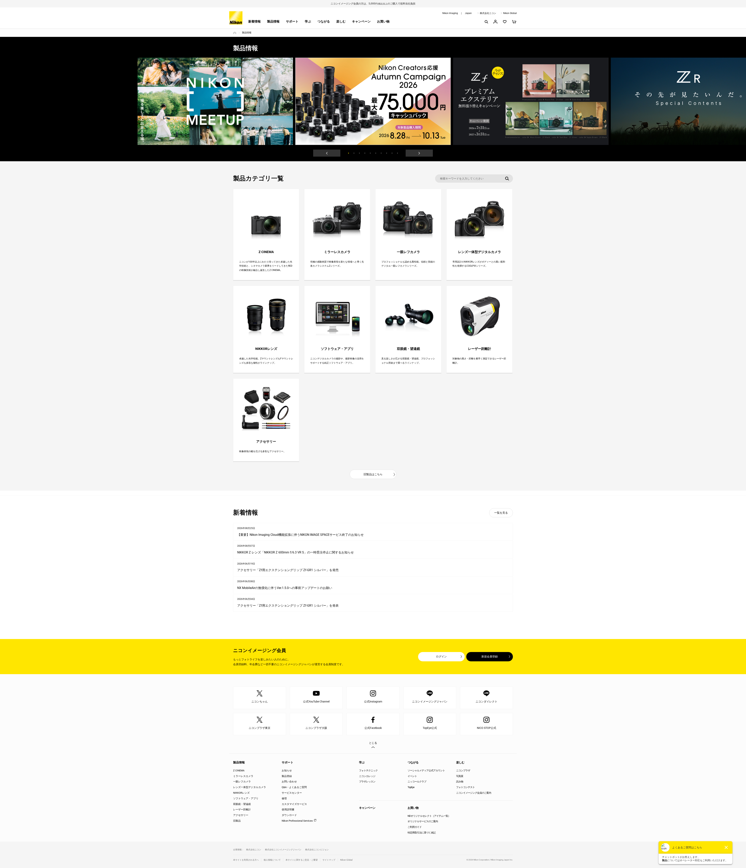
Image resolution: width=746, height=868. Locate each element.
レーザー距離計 (242, 809)
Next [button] (419, 153)
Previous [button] (326, 153)
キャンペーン (361, 21)
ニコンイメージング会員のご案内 (473, 792)
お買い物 (383, 21)
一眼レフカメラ (242, 781)
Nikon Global (510, 13)
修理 (284, 798)
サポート (292, 21)
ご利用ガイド (415, 827)
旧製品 (237, 820)
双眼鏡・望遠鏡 (242, 804)
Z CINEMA (238, 770)
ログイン (441, 656)
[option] (373, 101)
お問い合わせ (289, 781)
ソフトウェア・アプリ (245, 798)
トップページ (234, 32)
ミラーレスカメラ (243, 776)
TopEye (411, 787)
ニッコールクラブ (417, 781)
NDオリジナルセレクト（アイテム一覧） (429, 815)
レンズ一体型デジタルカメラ (249, 787)
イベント (412, 776)
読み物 (459, 781)
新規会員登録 (489, 656)
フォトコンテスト (465, 787)
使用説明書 (288, 809)
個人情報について (272, 860)
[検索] (486, 21)
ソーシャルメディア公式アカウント (426, 770)
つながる (323, 21)
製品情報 (273, 21)
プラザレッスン (367, 781)
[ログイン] (495, 21)
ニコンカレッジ (367, 776)
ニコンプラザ (463, 770)
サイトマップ (328, 860)
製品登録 (287, 776)
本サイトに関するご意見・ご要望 (302, 860)
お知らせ (287, 770)
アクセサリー (240, 815)
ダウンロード (289, 815)
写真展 (459, 776)
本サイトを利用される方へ (246, 860)
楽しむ (341, 21)
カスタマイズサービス (294, 804)
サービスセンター (292, 792)
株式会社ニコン (488, 13)
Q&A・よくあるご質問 (294, 787)
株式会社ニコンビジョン (317, 849)
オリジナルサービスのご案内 (423, 821)
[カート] (514, 21)
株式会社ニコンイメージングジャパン (283, 849)
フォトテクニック (368, 770)
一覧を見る (501, 512)
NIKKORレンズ (241, 792)
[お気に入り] (504, 21)
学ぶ (308, 21)
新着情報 (254, 21)
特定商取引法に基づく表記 (422, 832)
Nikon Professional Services (297, 820)
